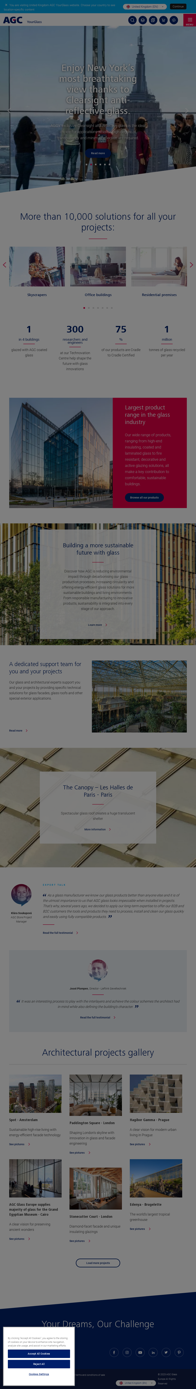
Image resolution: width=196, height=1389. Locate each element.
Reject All (39, 1364)
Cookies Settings (39, 1374)
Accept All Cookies (39, 1353)
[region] (39, 1356)
